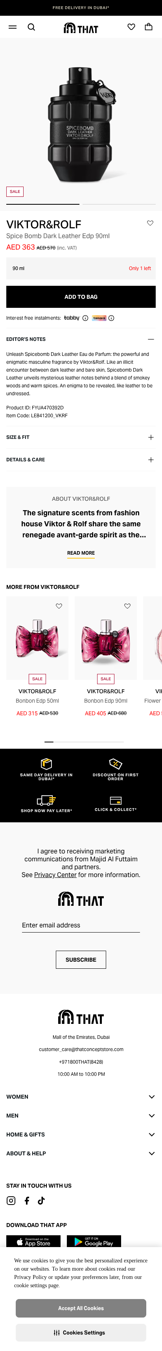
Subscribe (81, 959)
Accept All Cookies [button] (81, 1308)
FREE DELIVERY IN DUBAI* (81, 8)
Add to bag (81, 296)
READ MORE (81, 553)
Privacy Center (55, 875)
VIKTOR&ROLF (43, 224)
